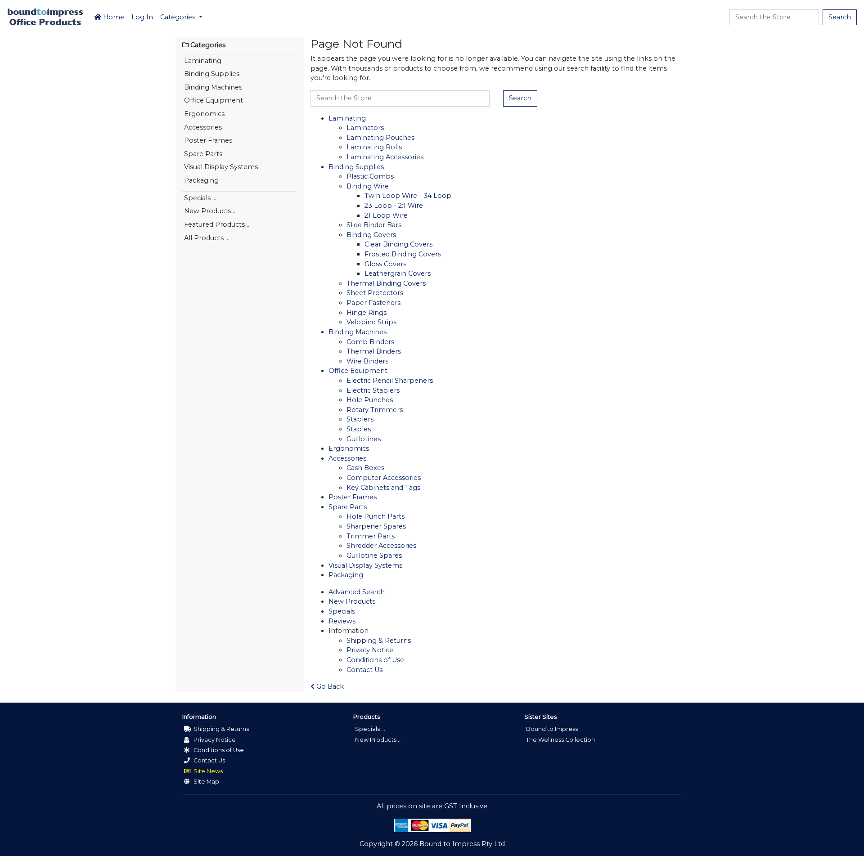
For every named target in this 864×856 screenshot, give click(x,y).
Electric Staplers (373, 390)
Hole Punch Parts (375, 516)
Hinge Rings (366, 313)
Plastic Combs (370, 176)
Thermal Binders (373, 351)
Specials (341, 611)
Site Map (205, 781)
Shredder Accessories (381, 546)
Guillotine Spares (374, 555)
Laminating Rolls (374, 147)
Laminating (202, 61)
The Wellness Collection (560, 739)
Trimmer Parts (370, 536)
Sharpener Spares (376, 526)
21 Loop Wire (386, 215)
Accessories (203, 127)
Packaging (201, 180)
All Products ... (207, 238)
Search (839, 17)
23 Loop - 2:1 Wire (393, 206)
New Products (351, 601)
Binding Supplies (211, 74)
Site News (207, 771)
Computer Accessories (383, 478)
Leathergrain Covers (397, 273)
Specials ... (200, 198)
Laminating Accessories (384, 157)
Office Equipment (213, 100)
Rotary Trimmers (374, 410)
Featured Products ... (217, 224)
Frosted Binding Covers (402, 254)
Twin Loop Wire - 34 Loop (407, 196)
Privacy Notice (369, 650)
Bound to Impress (552, 729)
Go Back (329, 686)
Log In (142, 17)
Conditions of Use (375, 660)
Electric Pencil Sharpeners (389, 380)
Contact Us (364, 670)
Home (112, 17)
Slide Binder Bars (373, 225)
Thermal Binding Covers (386, 283)
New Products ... (210, 211)
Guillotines (363, 439)
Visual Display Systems (221, 167)
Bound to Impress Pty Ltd (462, 844)
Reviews (342, 621)
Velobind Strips (371, 322)
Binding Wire (367, 186)
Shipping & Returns (378, 640)
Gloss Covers (385, 264)
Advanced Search (356, 592)
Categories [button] (178, 17)
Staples (358, 429)
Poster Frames (208, 140)
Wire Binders (367, 361)
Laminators (365, 128)
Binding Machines (213, 87)
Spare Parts (203, 154)
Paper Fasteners (373, 303)
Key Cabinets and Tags (383, 488)
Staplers (360, 419)
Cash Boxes (365, 468)
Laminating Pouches (380, 138)
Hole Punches (369, 400)
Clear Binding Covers (398, 244)
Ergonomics (204, 114)
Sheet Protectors (374, 293)
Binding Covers (371, 235)
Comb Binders (370, 342)
